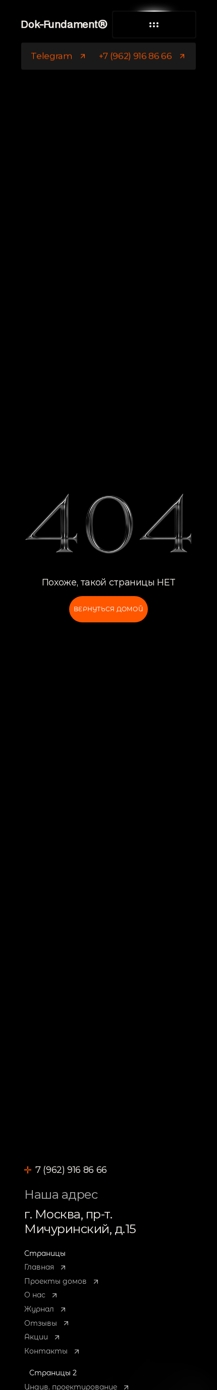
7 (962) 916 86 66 (71, 1169)
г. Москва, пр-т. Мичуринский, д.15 (80, 1221)
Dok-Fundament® (64, 24)
